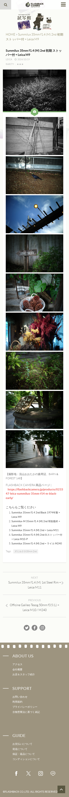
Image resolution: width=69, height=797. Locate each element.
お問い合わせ (19, 696)
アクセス (17, 664)
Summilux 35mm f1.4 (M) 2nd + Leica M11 (35, 530)
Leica (9, 59)
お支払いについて (22, 743)
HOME (10, 34)
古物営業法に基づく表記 (26, 712)
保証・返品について (23, 754)
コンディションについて (26, 759)
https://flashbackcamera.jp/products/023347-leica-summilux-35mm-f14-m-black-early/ (34, 494)
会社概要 (17, 669)
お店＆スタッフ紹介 (23, 674)
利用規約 (17, 701)
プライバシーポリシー (24, 706)
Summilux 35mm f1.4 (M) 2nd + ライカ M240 (37, 543)
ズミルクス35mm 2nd (26, 551)
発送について (19, 749)
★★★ (20, 64)
